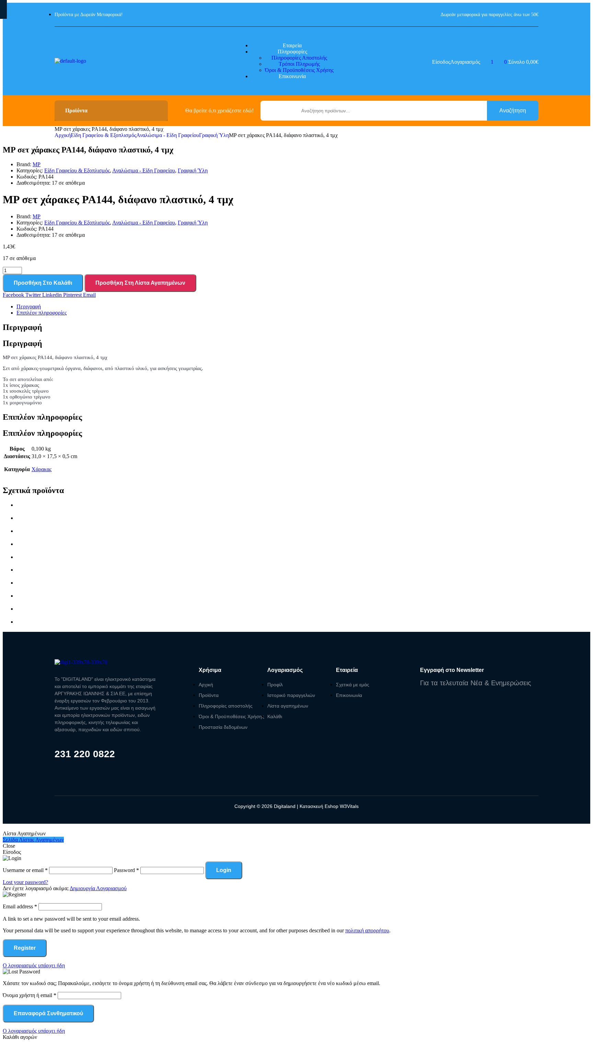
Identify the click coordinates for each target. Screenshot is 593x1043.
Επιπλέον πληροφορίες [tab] (42, 417)
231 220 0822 (85, 754)
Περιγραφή (28, 306)
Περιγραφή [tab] (22, 327)
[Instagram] (71, 768)
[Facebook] (58, 768)
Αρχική (63, 135)
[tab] (303, 307)
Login (223, 870)
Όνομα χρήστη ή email (29, 995)
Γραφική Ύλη (214, 135)
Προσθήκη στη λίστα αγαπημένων (140, 283)
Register (25, 948)
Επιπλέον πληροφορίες (41, 313)
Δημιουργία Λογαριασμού (98, 888)
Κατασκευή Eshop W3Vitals (329, 806)
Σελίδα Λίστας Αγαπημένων (33, 840)
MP (36, 164)
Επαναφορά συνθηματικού (48, 1013)
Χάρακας (41, 469)
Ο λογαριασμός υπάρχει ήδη (34, 965)
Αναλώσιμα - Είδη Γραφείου (167, 135)
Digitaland (283, 806)
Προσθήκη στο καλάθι (43, 283)
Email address (20, 906)
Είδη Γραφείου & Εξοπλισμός (103, 135)
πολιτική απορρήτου (367, 930)
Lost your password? (25, 882)
